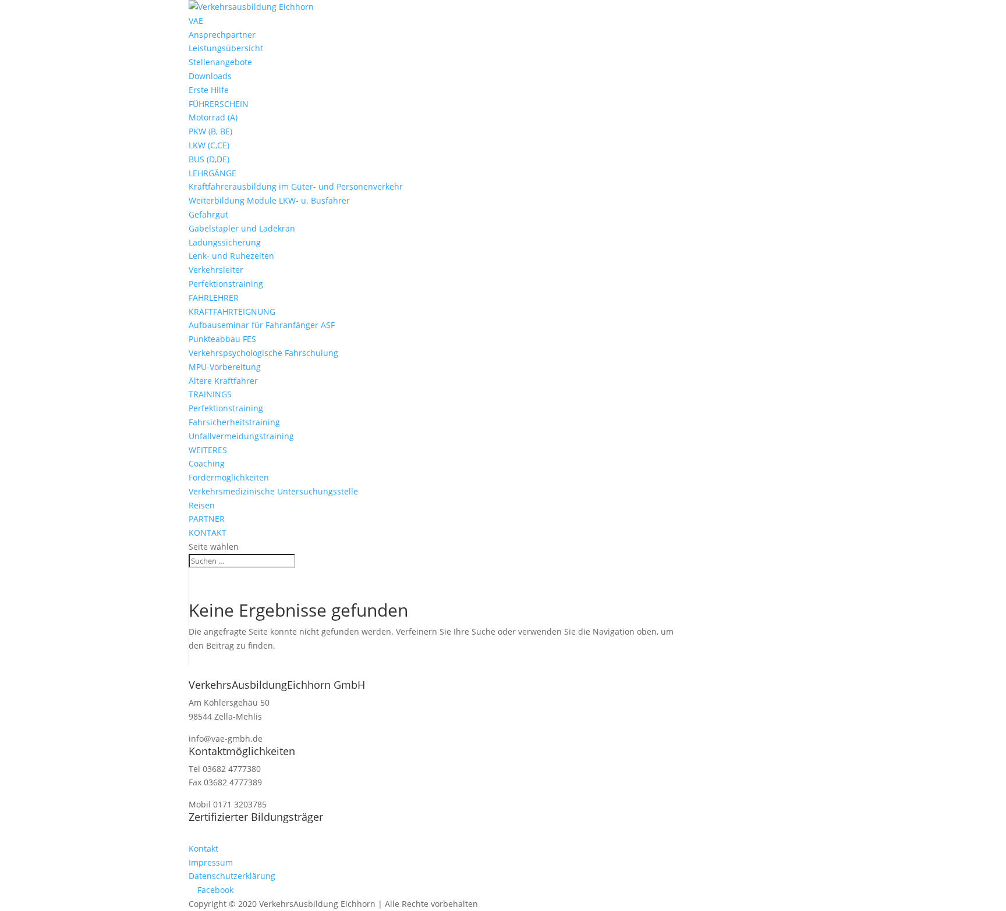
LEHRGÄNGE (212, 173)
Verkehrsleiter (216, 269)
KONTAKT (207, 532)
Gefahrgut (208, 214)
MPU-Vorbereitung (225, 366)
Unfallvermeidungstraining (241, 436)
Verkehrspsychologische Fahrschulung (263, 352)
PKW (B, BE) (210, 131)
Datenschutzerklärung (232, 875)
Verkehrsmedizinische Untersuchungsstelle (273, 491)
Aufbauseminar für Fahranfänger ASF (262, 324)
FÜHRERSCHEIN (219, 103)
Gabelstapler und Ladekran (242, 228)
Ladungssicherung (225, 242)
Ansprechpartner (222, 34)
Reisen (202, 505)
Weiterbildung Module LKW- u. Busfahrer (269, 200)
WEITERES (208, 449)
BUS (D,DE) (209, 159)
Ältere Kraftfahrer (223, 380)
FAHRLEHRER (214, 297)
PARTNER (207, 518)
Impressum (211, 862)
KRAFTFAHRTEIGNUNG (232, 311)
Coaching (207, 463)
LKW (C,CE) (209, 145)
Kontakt (203, 848)
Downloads (210, 75)
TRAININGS (210, 394)
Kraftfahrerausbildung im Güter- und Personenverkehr (296, 186)
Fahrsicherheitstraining (234, 422)
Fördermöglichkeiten (229, 477)
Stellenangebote (220, 61)
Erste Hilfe (209, 89)
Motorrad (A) (213, 117)
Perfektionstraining (226, 283)
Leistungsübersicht (226, 48)
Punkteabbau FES (222, 338)
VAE (196, 20)
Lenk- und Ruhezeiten (231, 255)
